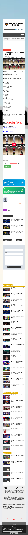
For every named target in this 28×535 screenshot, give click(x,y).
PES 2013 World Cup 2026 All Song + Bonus (17, 462)
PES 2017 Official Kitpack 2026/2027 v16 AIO (16, 407)
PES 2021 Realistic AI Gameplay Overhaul (15, 351)
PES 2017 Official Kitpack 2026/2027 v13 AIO (16, 435)
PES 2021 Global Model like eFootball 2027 (17, 226)
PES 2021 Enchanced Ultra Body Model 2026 (17, 220)
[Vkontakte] (5, 488)
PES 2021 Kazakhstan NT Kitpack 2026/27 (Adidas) (16, 373)
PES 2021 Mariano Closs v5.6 (17, 367)
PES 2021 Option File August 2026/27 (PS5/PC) (17, 362)
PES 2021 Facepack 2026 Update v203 (16, 300)
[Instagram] (22, 488)
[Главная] (14, 25)
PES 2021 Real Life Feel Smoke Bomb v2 (16, 322)
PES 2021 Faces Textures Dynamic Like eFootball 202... (17, 305)
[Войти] (18, 29)
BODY (9, 210)
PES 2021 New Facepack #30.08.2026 (16, 334)
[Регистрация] (22, 29)
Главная (5, 38)
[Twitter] (17, 488)
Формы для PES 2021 (7, 50)
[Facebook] (11, 488)
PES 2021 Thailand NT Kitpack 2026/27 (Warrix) (17, 379)
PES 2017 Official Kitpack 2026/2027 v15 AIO (16, 412)
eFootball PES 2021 (16, 38)
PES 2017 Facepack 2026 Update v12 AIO (16, 395)
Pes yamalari (22, 519)
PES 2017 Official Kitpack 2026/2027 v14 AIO (16, 424)
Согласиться (14, 533)
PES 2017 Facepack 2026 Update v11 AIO (16, 418)
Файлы (9, 38)
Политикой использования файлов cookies (12, 531)
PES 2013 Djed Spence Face (17, 478)
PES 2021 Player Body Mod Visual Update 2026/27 (17, 232)
